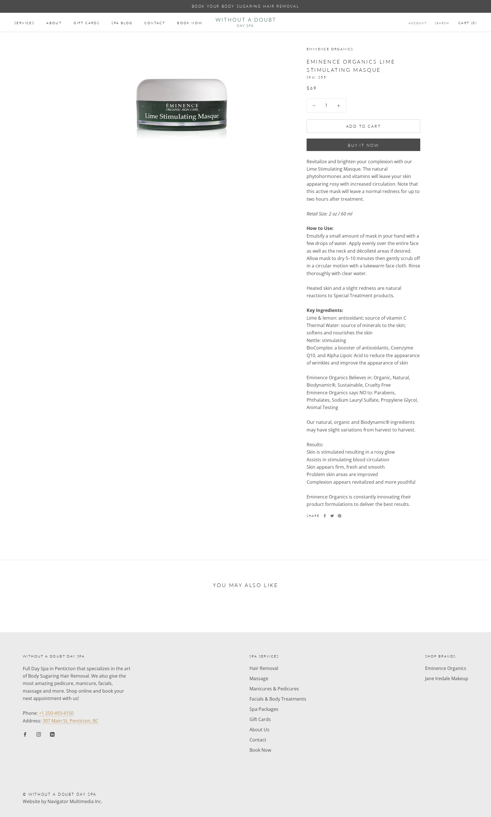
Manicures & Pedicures (274, 689)
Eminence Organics (445, 668)
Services (24, 23)
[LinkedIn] (52, 734)
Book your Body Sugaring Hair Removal (245, 6)
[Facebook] (324, 516)
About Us (259, 729)
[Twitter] (332, 516)
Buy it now (363, 145)
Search (442, 23)
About (54, 23)
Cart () (467, 23)
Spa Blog (121, 23)
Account (418, 23)
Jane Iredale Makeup (446, 678)
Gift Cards (86, 23)
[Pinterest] (339, 516)
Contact (154, 23)
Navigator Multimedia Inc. (74, 801)
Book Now (189, 23)
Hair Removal (263, 668)
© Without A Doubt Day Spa (60, 794)
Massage (258, 678)
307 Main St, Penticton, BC (70, 721)
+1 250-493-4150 (56, 713)
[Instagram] (38, 734)
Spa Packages (263, 709)
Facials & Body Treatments (277, 699)
